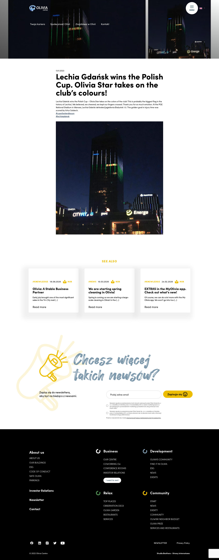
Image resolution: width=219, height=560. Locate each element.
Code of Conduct (39, 471)
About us (36, 452)
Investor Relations (41, 490)
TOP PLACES (109, 501)
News (153, 472)
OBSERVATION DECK (113, 505)
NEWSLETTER (160, 543)
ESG (31, 467)
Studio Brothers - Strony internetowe (173, 553)
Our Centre (110, 459)
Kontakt (105, 24)
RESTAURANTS (110, 514)
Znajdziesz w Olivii (86, 24)
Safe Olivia (35, 475)
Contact (34, 509)
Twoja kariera (37, 24)
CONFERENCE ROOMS (114, 468)
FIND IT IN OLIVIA (158, 463)
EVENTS (154, 477)
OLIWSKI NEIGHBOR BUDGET (164, 519)
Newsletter (36, 500)
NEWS (153, 505)
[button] (192, 8)
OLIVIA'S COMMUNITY (161, 459)
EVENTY (154, 510)
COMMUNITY (157, 514)
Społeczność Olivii (60, 24)
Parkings (34, 480)
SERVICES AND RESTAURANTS (164, 528)
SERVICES (108, 519)
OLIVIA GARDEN (111, 510)
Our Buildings (37, 462)
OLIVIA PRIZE (156, 523)
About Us (34, 458)
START (153, 501)
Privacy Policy (183, 543)
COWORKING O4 (111, 463)
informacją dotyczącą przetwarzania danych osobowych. (143, 418)
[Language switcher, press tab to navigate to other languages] (202, 8)
